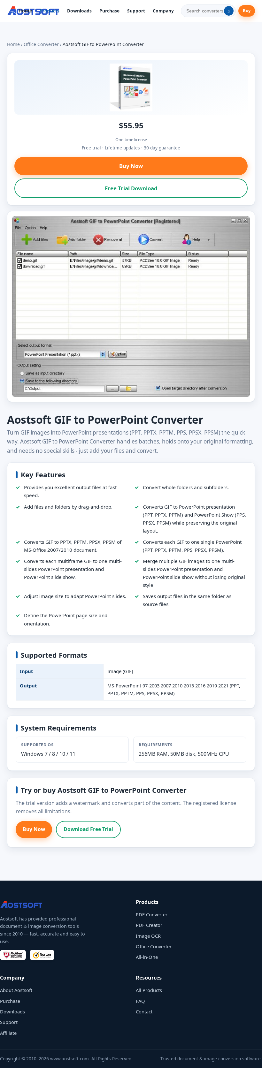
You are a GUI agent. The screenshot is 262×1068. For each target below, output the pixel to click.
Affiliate (8, 1033)
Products (49, 11)
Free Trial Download (131, 188)
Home (25, 11)
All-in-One (147, 957)
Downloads (79, 11)
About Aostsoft (16, 990)
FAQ (140, 1001)
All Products (149, 990)
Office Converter (41, 44)
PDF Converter (151, 914)
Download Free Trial (88, 829)
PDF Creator (149, 925)
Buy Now (131, 166)
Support (136, 11)
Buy (246, 10)
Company (163, 11)
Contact (144, 1011)
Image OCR (148, 936)
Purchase (109, 11)
